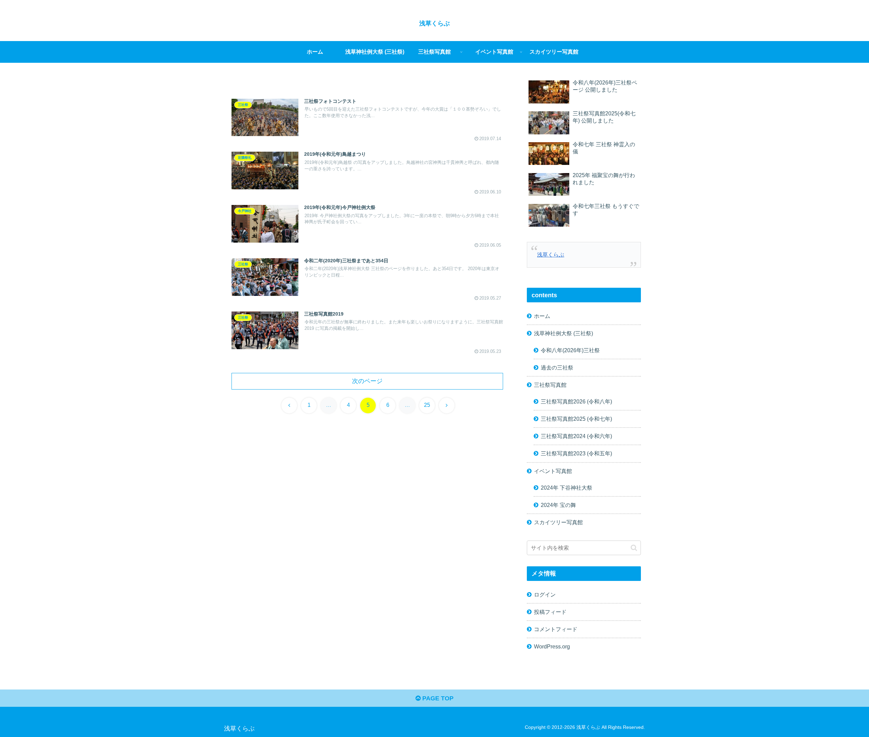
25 (427, 405)
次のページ (367, 381)
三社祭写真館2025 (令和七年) (576, 418)
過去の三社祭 (557, 367)
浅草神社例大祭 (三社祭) (563, 333)
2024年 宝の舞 (558, 505)
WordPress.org (552, 646)
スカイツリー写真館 (558, 522)
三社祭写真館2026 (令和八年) (576, 401)
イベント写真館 (553, 471)
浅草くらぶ (550, 254)
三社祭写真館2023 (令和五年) (576, 453)
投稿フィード (550, 611)
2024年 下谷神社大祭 (566, 487)
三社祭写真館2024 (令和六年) (576, 436)
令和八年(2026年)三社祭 (570, 350)
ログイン (545, 594)
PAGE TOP (437, 698)
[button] (634, 547)
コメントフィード (555, 629)
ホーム (542, 316)
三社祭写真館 (550, 384)
